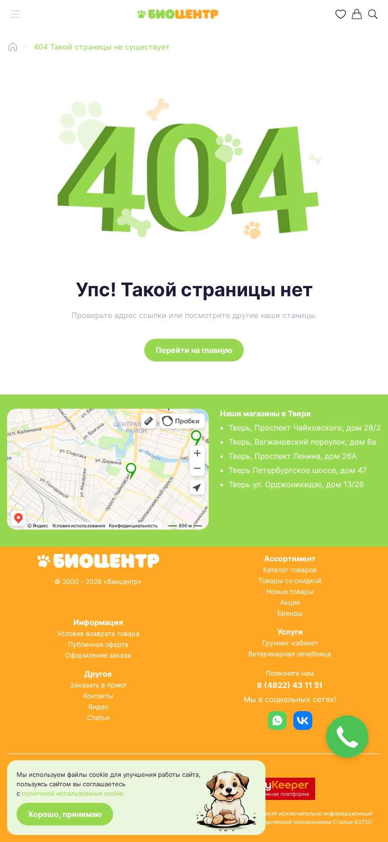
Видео (98, 707)
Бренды (290, 613)
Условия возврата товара (98, 633)
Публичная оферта (98, 644)
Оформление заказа (98, 655)
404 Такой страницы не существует (102, 47)
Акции (290, 602)
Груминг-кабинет (290, 643)
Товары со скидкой (289, 580)
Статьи (98, 717)
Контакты (98, 696)
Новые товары (290, 591)
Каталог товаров (290, 570)
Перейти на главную (194, 350)
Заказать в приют (98, 685)
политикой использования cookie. (73, 793)
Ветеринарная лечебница (289, 654)
